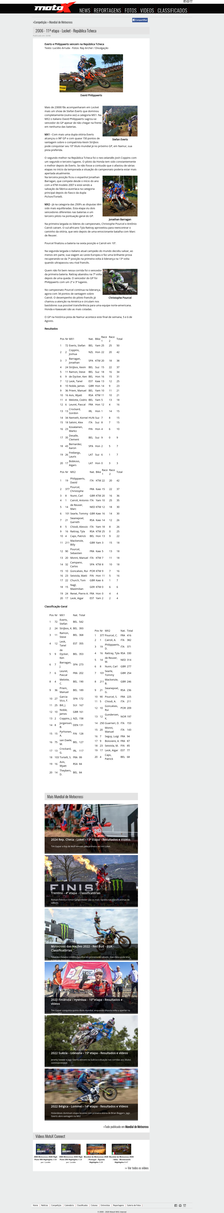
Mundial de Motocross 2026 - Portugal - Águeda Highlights (96, 1159)
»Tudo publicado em (126, 1126)
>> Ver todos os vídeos (137, 1167)
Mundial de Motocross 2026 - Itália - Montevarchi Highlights (121, 1159)
